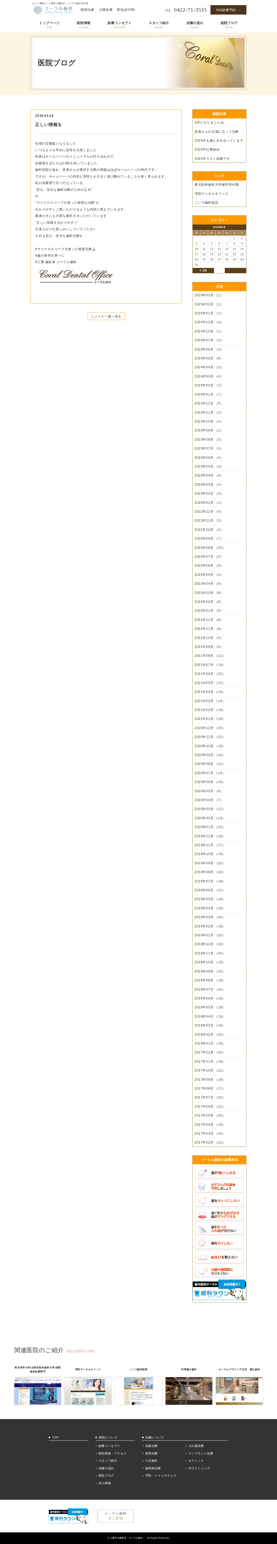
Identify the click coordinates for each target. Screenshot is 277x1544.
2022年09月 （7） (208, 538)
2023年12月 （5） (208, 403)
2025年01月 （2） (208, 313)
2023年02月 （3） (208, 493)
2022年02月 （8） (208, 602)
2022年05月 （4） (208, 575)
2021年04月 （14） (210, 692)
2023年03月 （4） (208, 485)
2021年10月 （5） (208, 638)
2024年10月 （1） (208, 331)
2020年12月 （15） (210, 728)
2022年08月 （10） (210, 548)
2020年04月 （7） (208, 800)
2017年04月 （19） (210, 1125)
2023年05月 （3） (208, 466)
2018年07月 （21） (210, 989)
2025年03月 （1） (208, 295)
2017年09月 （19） (210, 1080)
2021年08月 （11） (210, 656)
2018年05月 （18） (210, 1007)
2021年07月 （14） (210, 665)
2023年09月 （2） (208, 430)
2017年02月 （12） (210, 1142)
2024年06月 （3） (208, 349)
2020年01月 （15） (210, 827)
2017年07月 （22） (210, 1097)
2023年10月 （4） (208, 421)
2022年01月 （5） (208, 611)
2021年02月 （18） (210, 710)
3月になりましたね (209, 122)
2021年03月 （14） (210, 701)
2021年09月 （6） (208, 647)
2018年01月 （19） (210, 1043)
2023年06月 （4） (208, 458)
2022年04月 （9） (208, 584)
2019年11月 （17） (210, 845)
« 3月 (203, 270)
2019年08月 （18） (210, 872)
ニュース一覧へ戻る (106, 316)
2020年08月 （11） (210, 764)
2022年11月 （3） (208, 520)
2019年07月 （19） (210, 881)
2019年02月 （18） (210, 926)
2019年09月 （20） (210, 863)
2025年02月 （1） (208, 304)
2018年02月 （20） (210, 1034)
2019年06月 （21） (210, 890)
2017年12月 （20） (210, 1052)
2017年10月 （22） (210, 1070)
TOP (55, 1437)
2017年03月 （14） (210, 1133)
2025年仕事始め (207, 149)
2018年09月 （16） (210, 971)
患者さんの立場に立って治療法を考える (220, 132)
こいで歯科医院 (206, 203)
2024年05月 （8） (208, 358)
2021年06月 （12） (210, 674)
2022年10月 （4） (208, 530)
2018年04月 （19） (210, 1016)
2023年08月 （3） (208, 439)
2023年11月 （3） (208, 412)
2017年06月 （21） (210, 1106)
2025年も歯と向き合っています (219, 140)
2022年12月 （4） (208, 511)
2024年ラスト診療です (212, 159)
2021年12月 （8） (208, 620)
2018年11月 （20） (210, 953)
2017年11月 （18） (210, 1061)
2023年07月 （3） (208, 448)
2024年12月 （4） (208, 322)
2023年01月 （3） (208, 503)
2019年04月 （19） (210, 908)
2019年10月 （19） (210, 854)
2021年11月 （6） (208, 629)
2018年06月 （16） (210, 998)
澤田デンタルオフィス (211, 194)
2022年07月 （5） (208, 557)
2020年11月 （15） (210, 737)
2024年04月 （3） (208, 367)
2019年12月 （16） (210, 836)
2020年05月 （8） (208, 791)
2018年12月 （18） (210, 944)
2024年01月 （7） (208, 394)
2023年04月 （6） (208, 475)
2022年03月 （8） (208, 593)
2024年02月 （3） (208, 385)
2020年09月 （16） (210, 755)
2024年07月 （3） (208, 340)
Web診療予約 (226, 10)
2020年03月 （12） (210, 809)
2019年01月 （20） (210, 935)
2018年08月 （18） (210, 980)
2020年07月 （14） (210, 773)
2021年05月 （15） (210, 683)
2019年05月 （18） (210, 899)
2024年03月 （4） (208, 376)
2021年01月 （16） (210, 719)
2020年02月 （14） (210, 818)
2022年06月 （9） (208, 565)
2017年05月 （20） (210, 1115)
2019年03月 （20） (210, 917)
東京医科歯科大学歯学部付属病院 (220, 184)
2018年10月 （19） (210, 962)
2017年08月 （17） (210, 1088)
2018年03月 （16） (210, 1025)
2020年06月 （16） (210, 782)
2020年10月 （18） (210, 746)
